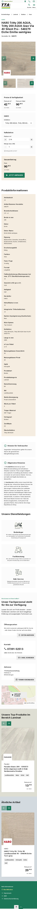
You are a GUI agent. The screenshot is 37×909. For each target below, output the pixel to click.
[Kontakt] (34, 1)
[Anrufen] (29, 1)
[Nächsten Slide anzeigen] (33, 58)
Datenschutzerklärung (11, 899)
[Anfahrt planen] (25, 1)
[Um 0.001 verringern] (5, 139)
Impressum (7, 893)
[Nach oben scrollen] (21, 907)
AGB (5, 896)
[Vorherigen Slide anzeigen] (3, 58)
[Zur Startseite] (5, 6)
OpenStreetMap (30, 703)
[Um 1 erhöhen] (31, 147)
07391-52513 (15, 649)
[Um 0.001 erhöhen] (31, 139)
